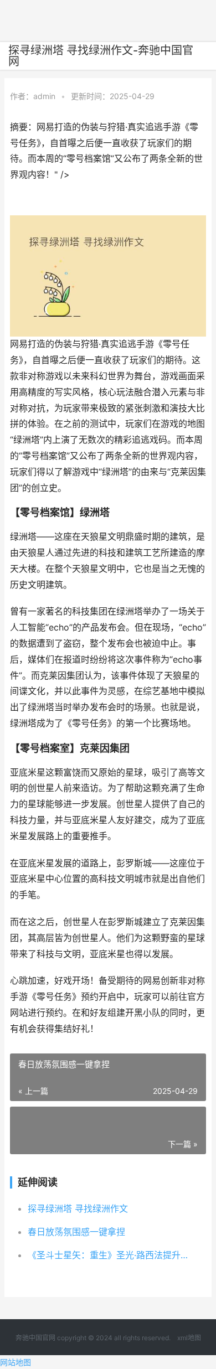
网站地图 (15, 1362)
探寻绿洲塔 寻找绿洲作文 (78, 1208)
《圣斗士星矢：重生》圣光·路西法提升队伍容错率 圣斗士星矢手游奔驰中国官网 (108, 1254)
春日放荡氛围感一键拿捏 (76, 1231)
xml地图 (189, 1338)
